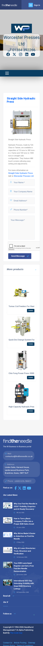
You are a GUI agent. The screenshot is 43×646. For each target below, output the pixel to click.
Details (30, 310)
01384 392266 (23, 50)
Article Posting (20, 643)
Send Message (18, 256)
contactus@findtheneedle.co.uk (18, 456)
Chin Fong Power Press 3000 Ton (23, 373)
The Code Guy (16, 633)
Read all (7, 596)
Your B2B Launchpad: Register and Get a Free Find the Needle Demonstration (24, 567)
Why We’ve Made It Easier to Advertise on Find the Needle (24, 536)
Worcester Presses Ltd (24, 176)
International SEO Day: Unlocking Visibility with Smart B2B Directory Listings (24, 585)
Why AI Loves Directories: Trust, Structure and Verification (25, 551)
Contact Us (7, 643)
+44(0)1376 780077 (22, 481)
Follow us (7, 614)
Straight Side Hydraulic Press (20, 173)
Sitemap (31, 643)
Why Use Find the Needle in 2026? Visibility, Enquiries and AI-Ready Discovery (25, 506)
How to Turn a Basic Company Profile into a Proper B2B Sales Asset (24, 521)
